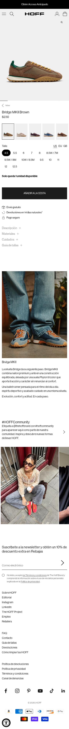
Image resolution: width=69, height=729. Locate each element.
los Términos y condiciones (35, 575)
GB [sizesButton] (65, 146)
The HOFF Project (12, 612)
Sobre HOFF (9, 592)
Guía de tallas (9, 642)
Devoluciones (9, 647)
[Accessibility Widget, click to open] (6, 722)
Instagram (7, 602)
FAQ (4, 633)
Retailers (7, 621)
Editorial (7, 597)
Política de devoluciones (15, 664)
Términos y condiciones (15, 673)
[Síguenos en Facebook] (5, 691)
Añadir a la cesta (35, 193)
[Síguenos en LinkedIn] (63, 691)
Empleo (6, 616)
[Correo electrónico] (61, 562)
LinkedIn (7, 607)
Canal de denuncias (13, 678)
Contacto (7, 638)
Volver (7, 105)
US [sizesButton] (55, 146)
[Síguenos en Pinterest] (28, 691)
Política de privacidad (30, 581)
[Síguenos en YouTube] (40, 691)
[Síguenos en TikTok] (51, 691)
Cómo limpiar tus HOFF (15, 652)
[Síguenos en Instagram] (17, 691)
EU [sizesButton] (60, 146)
